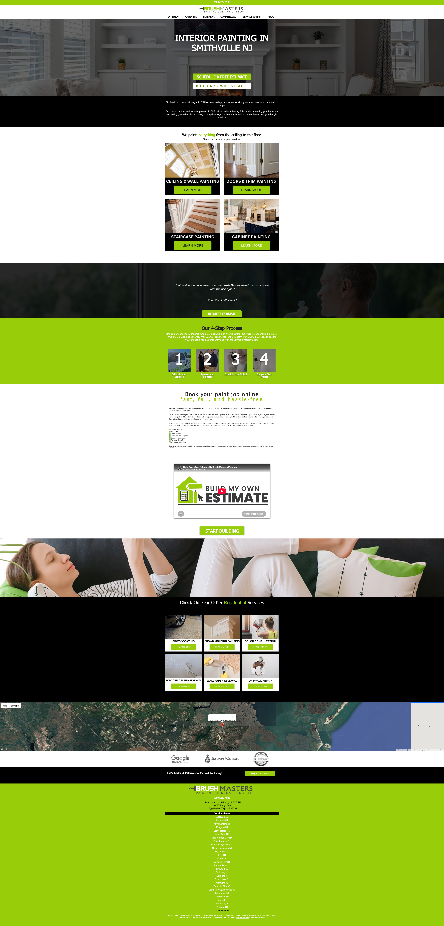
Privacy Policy (242, 918)
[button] (222, 530)
